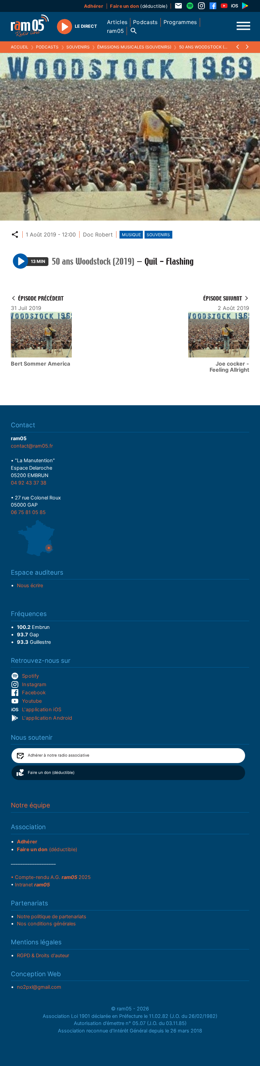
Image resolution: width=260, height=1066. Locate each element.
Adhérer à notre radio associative (58, 755)
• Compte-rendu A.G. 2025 (51, 877)
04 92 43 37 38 (28, 483)
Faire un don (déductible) (51, 772)
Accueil (19, 46)
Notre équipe (30, 805)
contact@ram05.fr (32, 446)
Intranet (32, 885)
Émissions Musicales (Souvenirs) (134, 46)
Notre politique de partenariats (51, 917)
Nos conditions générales (46, 924)
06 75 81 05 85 (28, 512)
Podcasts (47, 46)
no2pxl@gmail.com (39, 987)
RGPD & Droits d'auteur (43, 955)
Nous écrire (30, 585)
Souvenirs (78, 46)
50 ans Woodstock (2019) (207, 46)
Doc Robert (98, 234)
